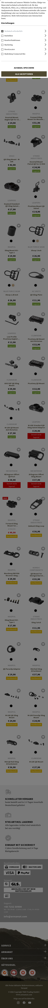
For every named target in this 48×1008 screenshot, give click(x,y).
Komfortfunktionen (12, 40)
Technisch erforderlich (13, 31)
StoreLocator (9, 49)
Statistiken (8, 36)
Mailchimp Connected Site (14, 54)
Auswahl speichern (24, 67)
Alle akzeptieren (24, 74)
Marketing (8, 45)
